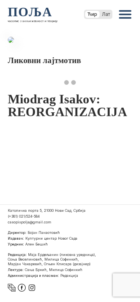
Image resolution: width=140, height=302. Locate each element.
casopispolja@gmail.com (29, 222)
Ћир (92, 14)
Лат (106, 14)
